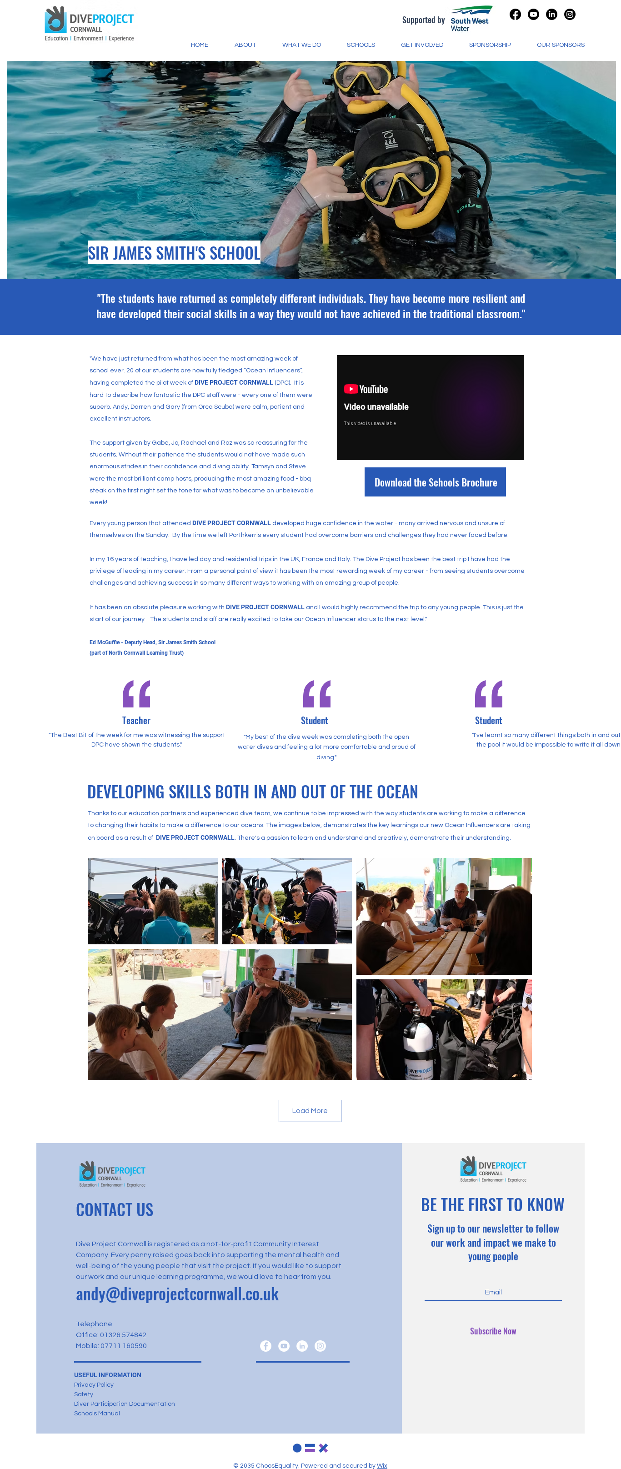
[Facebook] (265, 1346)
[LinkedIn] (302, 1346)
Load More (310, 1110)
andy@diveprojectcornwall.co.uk (177, 1293)
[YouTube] (284, 1346)
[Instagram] (570, 14)
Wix (382, 1466)
